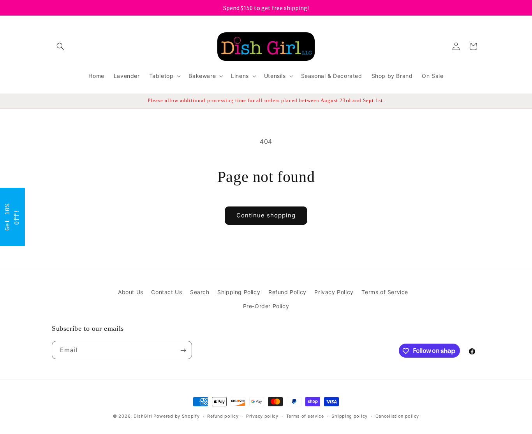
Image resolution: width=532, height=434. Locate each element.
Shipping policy (349, 415)
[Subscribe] (183, 350)
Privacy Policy (333, 292)
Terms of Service (384, 292)
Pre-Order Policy (266, 305)
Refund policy (222, 415)
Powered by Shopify (176, 416)
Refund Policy (287, 292)
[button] (60, 46)
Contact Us (166, 292)
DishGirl (143, 416)
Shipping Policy (238, 292)
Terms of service (305, 415)
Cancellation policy (397, 415)
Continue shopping (266, 215)
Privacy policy (262, 415)
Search (200, 292)
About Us (130, 292)
